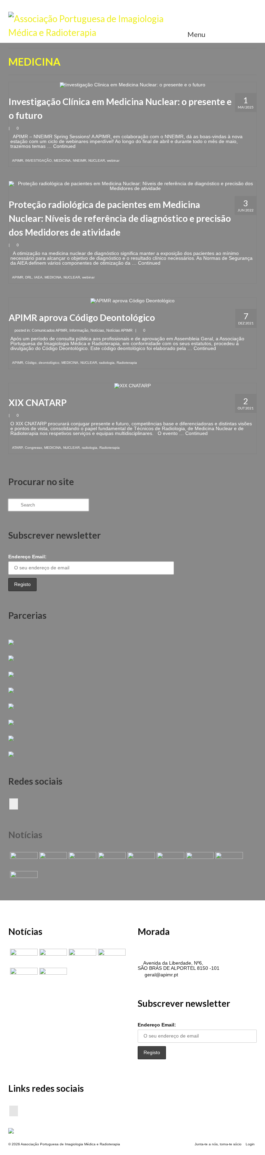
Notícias (97, 330)
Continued (64, 146)
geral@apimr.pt (160, 974)
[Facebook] (13, 803)
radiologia (107, 363)
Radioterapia (127, 363)
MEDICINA (62, 160)
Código (31, 363)
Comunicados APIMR (49, 330)
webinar (113, 160)
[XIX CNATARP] (132, 385)
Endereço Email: (27, 556)
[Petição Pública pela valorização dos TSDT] (23, 860)
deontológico (49, 363)
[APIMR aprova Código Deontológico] (132, 300)
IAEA (38, 277)
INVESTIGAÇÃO (38, 160)
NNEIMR (79, 160)
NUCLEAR (96, 160)
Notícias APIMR (119, 330)
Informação (78, 330)
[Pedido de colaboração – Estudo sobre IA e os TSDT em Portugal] (199, 860)
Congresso (33, 447)
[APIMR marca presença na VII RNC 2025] (23, 879)
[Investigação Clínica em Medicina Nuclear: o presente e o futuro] (132, 84)
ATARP (17, 447)
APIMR (17, 160)
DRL (28, 277)
